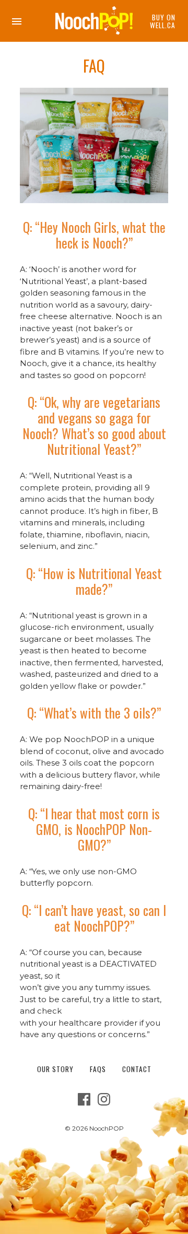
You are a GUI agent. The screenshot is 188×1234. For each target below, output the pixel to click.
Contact (136, 1069)
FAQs (98, 1069)
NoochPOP (106, 1128)
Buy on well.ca (162, 21)
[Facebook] (84, 1103)
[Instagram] (104, 1103)
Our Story (55, 1069)
